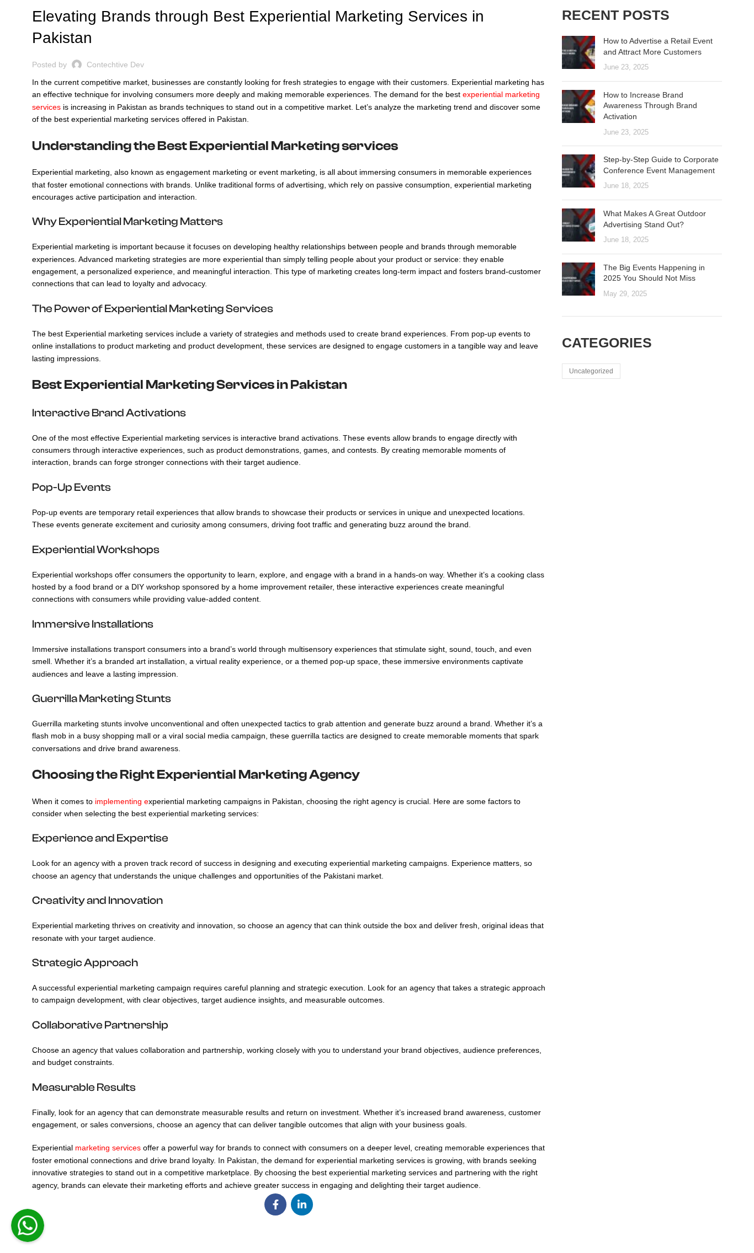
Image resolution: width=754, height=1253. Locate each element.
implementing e (121, 801)
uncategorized (591, 371)
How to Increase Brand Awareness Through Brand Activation (650, 105)
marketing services (108, 1147)
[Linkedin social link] (302, 1204)
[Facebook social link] (275, 1204)
